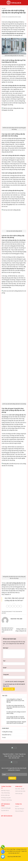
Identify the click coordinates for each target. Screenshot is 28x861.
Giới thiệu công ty (5, 790)
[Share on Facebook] (10, 606)
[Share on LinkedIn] (20, 606)
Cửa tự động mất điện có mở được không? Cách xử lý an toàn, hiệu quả (15, 717)
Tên (4, 660)
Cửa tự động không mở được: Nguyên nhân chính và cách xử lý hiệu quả (16, 722)
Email (5, 667)
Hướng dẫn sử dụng (7, 731)
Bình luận (6, 648)
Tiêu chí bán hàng (5, 792)
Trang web (6, 674)
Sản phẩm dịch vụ (6, 734)
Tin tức (4, 8)
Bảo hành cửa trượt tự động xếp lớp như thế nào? (7, 629)
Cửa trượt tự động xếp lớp (8, 138)
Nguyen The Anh (17, 16)
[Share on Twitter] (12, 606)
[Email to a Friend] (15, 606)
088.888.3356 (11, 756)
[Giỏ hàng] (26, 2)
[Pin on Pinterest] (18, 606)
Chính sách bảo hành (20, 791)
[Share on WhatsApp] (7, 606)
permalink (4, 613)
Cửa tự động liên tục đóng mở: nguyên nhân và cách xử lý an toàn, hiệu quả (15, 701)
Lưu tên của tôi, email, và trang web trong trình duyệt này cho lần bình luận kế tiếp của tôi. (14, 684)
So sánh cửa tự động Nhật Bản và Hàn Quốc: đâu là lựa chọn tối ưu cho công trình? (15, 707)
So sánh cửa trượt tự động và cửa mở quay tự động (16, 712)
